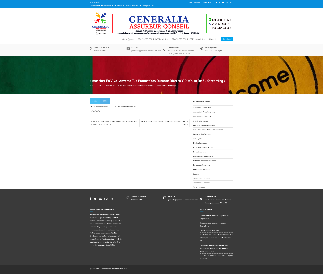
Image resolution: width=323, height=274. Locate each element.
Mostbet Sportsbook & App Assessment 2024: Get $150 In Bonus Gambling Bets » (113, 119)
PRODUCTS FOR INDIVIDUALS (152, 36)
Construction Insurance (202, 131)
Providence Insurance (201, 162)
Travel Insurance (200, 184)
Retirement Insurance (201, 166)
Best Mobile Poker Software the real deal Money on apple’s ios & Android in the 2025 (216, 234)
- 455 (114, 103)
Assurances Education (202, 104)
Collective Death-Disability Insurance (208, 126)
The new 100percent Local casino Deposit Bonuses (120, 3)
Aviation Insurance (200, 118)
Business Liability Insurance (204, 122)
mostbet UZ (131, 103)
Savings (196, 171)
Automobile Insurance (202, 113)
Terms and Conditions (201, 175)
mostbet (124, 103)
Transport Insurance (201, 179)
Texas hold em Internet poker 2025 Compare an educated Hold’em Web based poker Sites (214, 245)
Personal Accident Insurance (204, 157)
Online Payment (194, 3)
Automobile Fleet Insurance (204, 109)
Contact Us (207, 3)
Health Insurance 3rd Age (203, 144)
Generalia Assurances (100, 103)
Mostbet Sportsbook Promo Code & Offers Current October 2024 (165, 119)
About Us (213, 36)
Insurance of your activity (203, 153)
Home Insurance (199, 149)
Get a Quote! (227, 36)
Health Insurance (200, 140)
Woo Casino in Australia (209, 227)
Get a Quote (128, 36)
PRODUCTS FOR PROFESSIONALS (187, 36)
